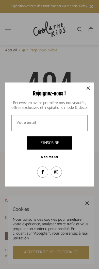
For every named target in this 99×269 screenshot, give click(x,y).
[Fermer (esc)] (88, 88)
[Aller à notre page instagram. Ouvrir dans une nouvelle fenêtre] (56, 172)
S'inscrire (49, 142)
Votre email (26, 122)
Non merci (49, 157)
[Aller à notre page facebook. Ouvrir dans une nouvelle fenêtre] (42, 172)
